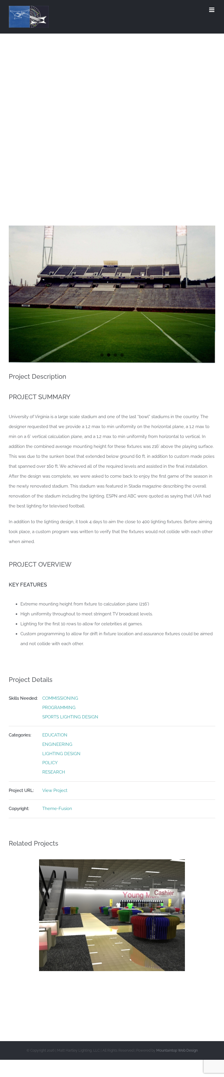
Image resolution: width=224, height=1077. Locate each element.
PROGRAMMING (59, 707)
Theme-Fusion (57, 808)
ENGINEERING (57, 744)
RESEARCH (53, 772)
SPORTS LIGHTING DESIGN (70, 717)
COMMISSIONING (60, 698)
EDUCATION (54, 735)
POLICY (50, 762)
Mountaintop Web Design (177, 1050)
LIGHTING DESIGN (61, 753)
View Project (54, 790)
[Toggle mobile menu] (212, 10)
